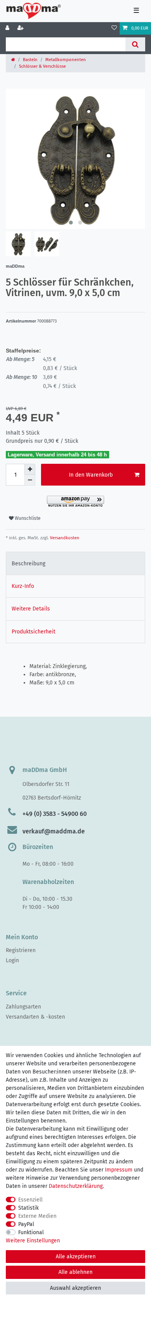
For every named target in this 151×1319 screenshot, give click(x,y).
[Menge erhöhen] (29, 469)
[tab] (75, 563)
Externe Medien (37, 1216)
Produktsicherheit (33, 631)
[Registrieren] (21, 28)
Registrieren (21, 950)
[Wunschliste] (114, 28)
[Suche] (135, 44)
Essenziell (30, 1199)
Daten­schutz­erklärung (76, 1186)
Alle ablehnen (75, 1272)
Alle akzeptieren (76, 1256)
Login (12, 960)
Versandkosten (64, 537)
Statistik (28, 1208)
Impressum (118, 1169)
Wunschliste (27, 518)
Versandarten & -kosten (35, 1017)
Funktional (31, 1232)
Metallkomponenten (65, 59)
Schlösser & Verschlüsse (42, 66)
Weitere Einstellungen (33, 1240)
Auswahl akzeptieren (75, 1288)
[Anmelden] (8, 28)
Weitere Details (31, 608)
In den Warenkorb (91, 475)
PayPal (26, 1224)
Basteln (30, 59)
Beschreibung (28, 563)
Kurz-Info (23, 586)
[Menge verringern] (29, 480)
